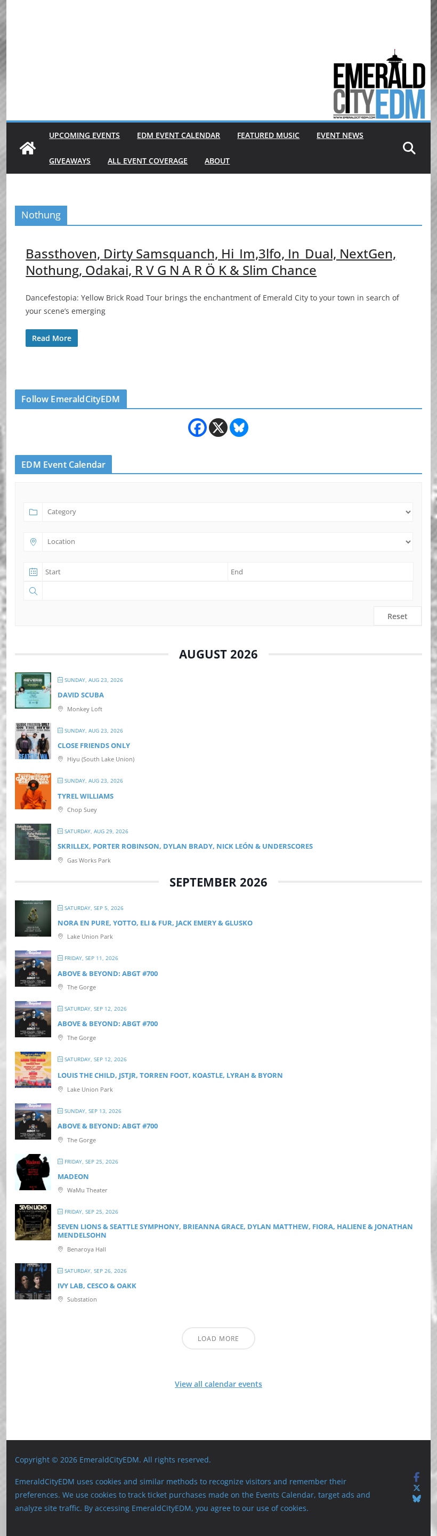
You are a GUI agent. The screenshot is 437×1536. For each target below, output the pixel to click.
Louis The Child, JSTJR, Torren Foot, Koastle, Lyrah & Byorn (170, 1075)
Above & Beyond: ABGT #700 (108, 973)
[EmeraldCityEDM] (28, 148)
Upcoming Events (84, 135)
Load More (218, 1338)
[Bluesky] (239, 427)
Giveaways (70, 161)
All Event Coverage (148, 161)
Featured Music (268, 135)
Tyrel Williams (86, 796)
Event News (340, 135)
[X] (218, 427)
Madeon (73, 1176)
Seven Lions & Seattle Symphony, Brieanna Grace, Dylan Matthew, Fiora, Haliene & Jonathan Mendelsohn (235, 1231)
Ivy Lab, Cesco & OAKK (97, 1285)
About (217, 161)
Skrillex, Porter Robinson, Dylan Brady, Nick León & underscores (185, 846)
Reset (397, 616)
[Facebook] (197, 427)
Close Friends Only (94, 745)
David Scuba (81, 695)
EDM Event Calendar (178, 135)
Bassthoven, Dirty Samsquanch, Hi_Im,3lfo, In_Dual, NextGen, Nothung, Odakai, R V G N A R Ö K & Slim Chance (211, 262)
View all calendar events (218, 1384)
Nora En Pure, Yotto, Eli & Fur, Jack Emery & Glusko (155, 923)
